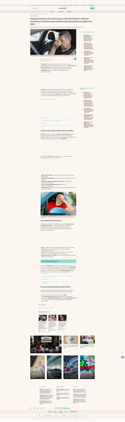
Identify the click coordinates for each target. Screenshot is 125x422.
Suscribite (56, 415)
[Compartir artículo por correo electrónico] (49, 60)
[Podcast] (66, 412)
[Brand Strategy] (61, 412)
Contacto (39, 415)
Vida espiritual (76, 5)
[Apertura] (50, 412)
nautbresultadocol (46, 307)
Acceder (92, 8)
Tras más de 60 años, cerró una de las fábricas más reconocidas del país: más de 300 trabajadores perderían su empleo (88, 68)
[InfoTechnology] (73, 412)
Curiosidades (70, 5)
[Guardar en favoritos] (75, 59)
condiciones (61, 156)
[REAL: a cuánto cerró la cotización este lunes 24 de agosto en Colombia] (37, 367)
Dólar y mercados (48, 5)
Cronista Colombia (33, 13)
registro (44, 13)
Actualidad (54, 5)
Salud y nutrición (59, 5)
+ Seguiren (71, 59)
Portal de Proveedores (73, 415)
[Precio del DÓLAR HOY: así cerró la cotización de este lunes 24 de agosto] (87, 340)
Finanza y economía (40, 5)
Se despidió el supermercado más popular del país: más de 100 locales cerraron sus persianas (89, 53)
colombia (52, 307)
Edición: (90, 5)
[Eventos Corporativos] (55, 412)
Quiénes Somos (64, 415)
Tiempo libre (65, 5)
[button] (122, 357)
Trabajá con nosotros (84, 415)
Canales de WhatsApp (47, 415)
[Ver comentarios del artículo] (52, 60)
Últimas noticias (33, 5)
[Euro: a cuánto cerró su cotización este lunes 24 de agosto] (70, 340)
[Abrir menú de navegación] (30, 8)
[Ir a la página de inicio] (35, 8)
